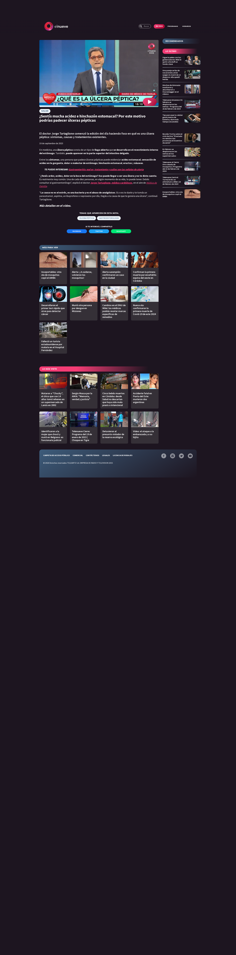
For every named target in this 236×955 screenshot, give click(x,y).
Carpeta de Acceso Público (56, 455)
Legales (106, 455)
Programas (173, 26)
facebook (77, 231)
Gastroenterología (109, 218)
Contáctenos (92, 455)
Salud (44, 111)
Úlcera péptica (86, 218)
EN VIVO (159, 26)
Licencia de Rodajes (122, 455)
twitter (99, 231)
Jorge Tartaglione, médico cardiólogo (111, 182)
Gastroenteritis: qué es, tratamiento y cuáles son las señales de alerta (106, 169)
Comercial (78, 455)
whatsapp (121, 231)
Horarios (186, 26)
